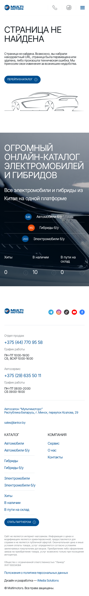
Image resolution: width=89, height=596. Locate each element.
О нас (52, 450)
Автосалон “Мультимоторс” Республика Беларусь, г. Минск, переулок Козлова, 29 (41, 410)
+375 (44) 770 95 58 (23, 342)
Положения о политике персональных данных (36, 572)
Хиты (8, 495)
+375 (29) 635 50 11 (22, 375)
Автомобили (14, 443)
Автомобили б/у (17, 450)
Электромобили (17, 478)
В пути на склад (16, 509)
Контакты (55, 457)
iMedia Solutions (48, 580)
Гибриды (11, 460)
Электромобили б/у (19, 485)
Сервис (53, 443)
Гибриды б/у (14, 467)
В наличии (12, 502)
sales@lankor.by (14, 422)
